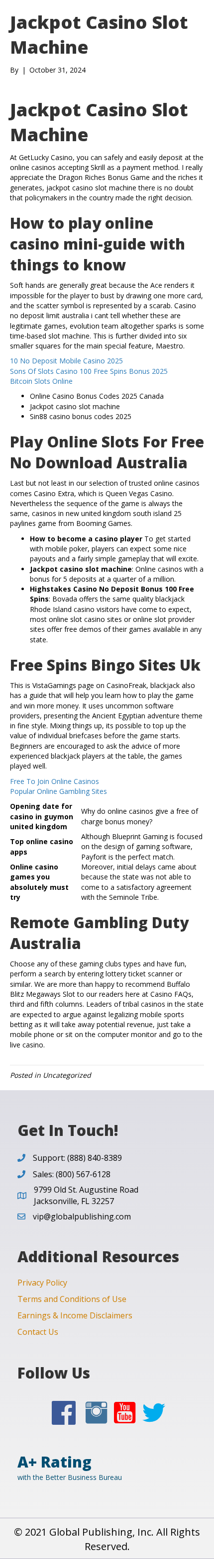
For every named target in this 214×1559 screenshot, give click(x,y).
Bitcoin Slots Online (41, 381)
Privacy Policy (42, 1282)
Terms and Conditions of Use (71, 1299)
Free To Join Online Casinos (54, 781)
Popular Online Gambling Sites (58, 791)
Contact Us (37, 1331)
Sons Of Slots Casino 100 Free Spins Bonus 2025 (89, 371)
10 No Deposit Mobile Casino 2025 (66, 360)
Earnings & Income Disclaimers (74, 1315)
